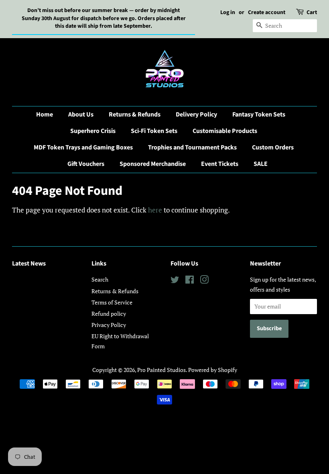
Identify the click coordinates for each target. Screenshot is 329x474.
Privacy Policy (108, 325)
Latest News (29, 263)
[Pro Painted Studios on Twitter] (175, 281)
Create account (266, 12)
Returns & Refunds (134, 114)
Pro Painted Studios (161, 370)
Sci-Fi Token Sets (154, 131)
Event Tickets (219, 163)
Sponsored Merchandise (153, 163)
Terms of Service (111, 302)
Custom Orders (273, 147)
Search (99, 279)
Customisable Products (225, 131)
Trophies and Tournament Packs (192, 147)
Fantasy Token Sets (258, 114)
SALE (261, 163)
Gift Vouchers (85, 163)
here (155, 210)
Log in (227, 12)
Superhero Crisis (93, 131)
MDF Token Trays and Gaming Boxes (83, 147)
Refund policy (108, 313)
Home (44, 114)
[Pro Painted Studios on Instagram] (204, 281)
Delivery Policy (196, 114)
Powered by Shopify (212, 370)
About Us (80, 114)
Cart (312, 12)
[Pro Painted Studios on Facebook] (189, 281)
